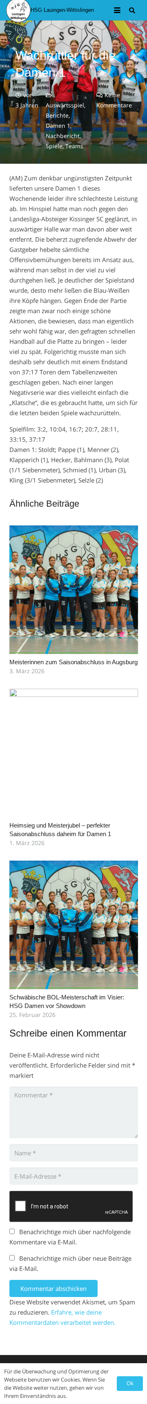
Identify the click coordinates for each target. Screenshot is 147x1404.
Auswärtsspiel (65, 105)
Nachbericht (63, 136)
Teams (74, 146)
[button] (117, 10)
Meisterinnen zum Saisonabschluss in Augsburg (73, 662)
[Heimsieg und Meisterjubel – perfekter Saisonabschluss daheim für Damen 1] (73, 753)
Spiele (54, 146)
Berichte (57, 115)
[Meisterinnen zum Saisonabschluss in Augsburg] (73, 589)
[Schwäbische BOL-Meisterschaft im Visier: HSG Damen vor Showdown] (73, 925)
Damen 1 (58, 125)
